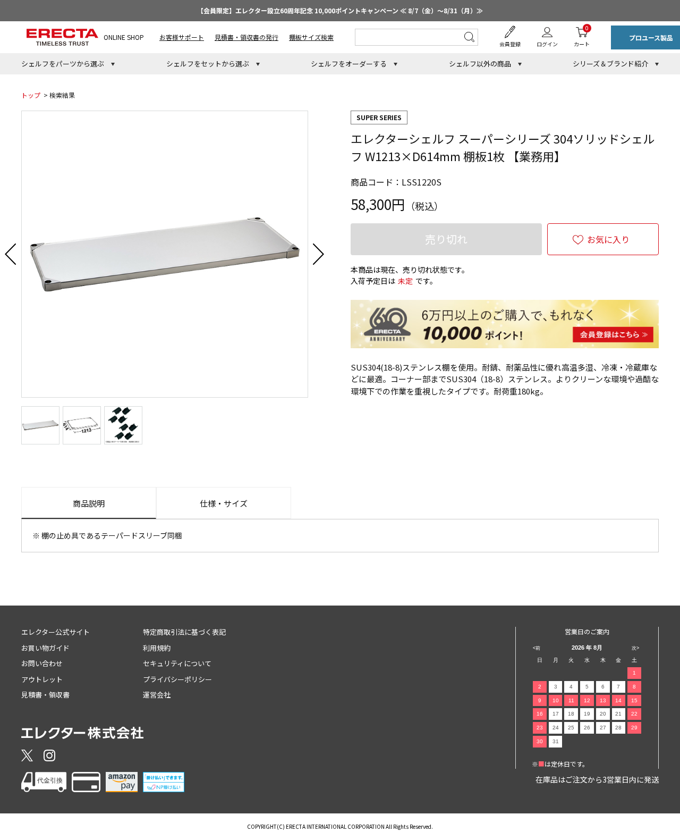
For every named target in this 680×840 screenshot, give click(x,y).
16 (540, 714)
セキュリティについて (177, 663)
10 (555, 700)
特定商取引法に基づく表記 (184, 632)
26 (587, 727)
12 (587, 700)
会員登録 (510, 44)
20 (603, 714)
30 (540, 741)
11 (571, 700)
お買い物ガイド (45, 648)
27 (603, 727)
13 (603, 700)
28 (618, 727)
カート (582, 36)
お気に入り (608, 239)
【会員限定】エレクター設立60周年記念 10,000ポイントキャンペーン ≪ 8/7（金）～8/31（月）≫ (340, 10)
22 (634, 714)
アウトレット (42, 679)
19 (587, 714)
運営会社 (157, 695)
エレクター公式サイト (55, 632)
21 (618, 714)
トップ (30, 94)
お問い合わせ (42, 663)
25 (571, 727)
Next (318, 254)
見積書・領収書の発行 (246, 36)
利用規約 (157, 648)
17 (555, 714)
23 (540, 727)
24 (555, 727)
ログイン (547, 44)
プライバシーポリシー (177, 679)
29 (634, 727)
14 (618, 700)
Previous (10, 254)
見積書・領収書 (45, 695)
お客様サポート (181, 36)
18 (571, 714)
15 (634, 700)
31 (555, 741)
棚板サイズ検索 (311, 36)
